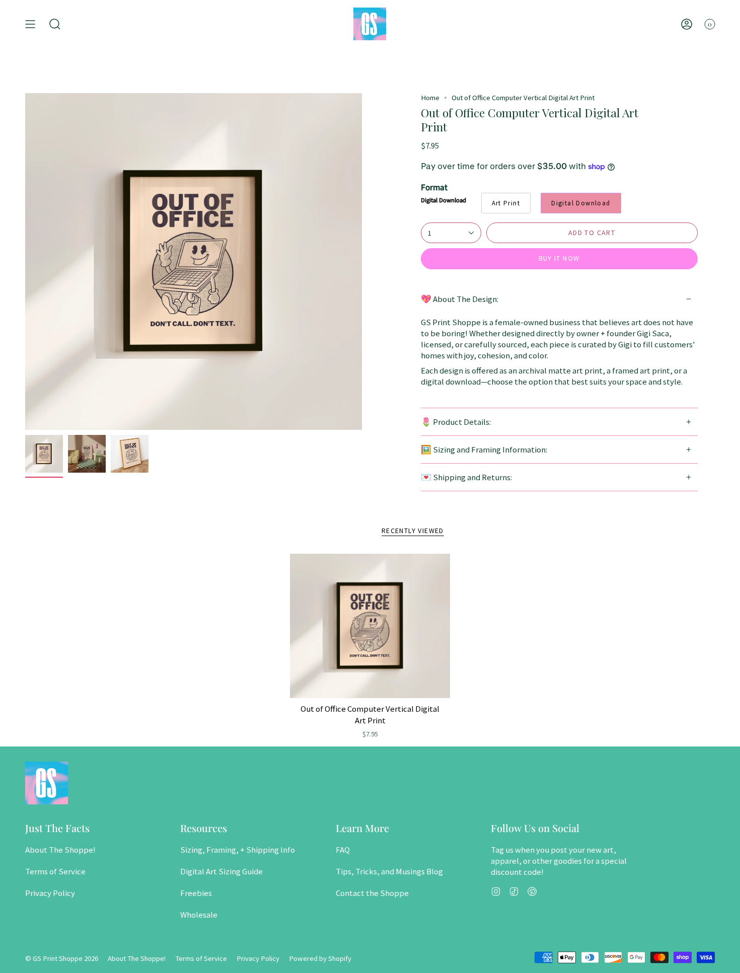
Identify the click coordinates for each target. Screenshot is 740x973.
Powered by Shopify (320, 958)
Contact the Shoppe (372, 893)
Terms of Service (55, 871)
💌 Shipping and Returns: (466, 477)
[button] (55, 24)
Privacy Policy (50, 893)
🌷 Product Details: (456, 421)
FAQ (343, 849)
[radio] (506, 203)
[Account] (687, 24)
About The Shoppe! (60, 849)
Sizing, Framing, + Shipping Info (237, 849)
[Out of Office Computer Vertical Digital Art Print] (370, 626)
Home (430, 97)
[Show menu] (30, 24)
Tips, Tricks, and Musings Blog (389, 871)
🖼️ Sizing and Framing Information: (484, 449)
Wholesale (198, 914)
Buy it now (559, 258)
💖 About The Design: (459, 299)
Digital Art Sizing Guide (221, 871)
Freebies (196, 893)
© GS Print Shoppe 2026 (61, 958)
